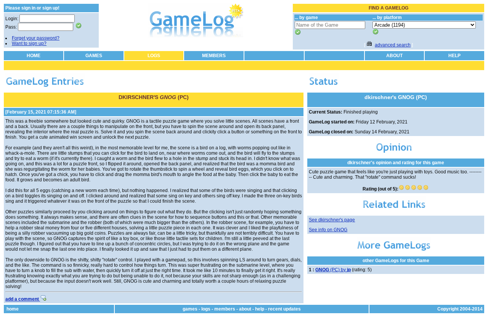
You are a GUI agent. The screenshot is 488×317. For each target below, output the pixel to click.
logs (205, 309)
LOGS (154, 55)
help (259, 309)
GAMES (93, 55)
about (245, 309)
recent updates (284, 309)
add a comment (22, 299)
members (224, 309)
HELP (454, 55)
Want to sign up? (29, 43)
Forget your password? (35, 38)
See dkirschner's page (332, 220)
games (190, 309)
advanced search (393, 45)
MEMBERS (214, 55)
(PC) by (333, 269)
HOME (33, 55)
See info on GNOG (328, 229)
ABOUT (394, 55)
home (12, 309)
